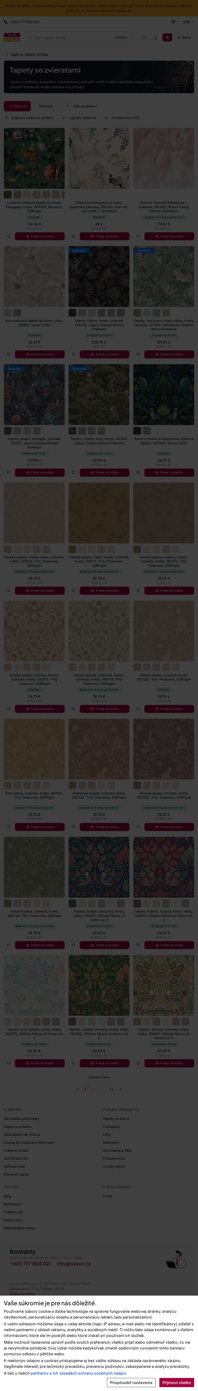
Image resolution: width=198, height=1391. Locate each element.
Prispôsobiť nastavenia (131, 1382)
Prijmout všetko (177, 1382)
